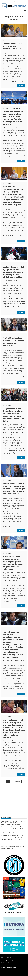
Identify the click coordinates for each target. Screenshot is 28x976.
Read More (21, 85)
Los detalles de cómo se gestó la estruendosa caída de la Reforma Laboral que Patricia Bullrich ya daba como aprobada (13, 117)
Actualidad (8, 183)
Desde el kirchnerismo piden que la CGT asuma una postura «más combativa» (13, 342)
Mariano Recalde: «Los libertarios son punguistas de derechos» (13, 46)
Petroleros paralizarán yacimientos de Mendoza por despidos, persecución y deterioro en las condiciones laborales (13, 828)
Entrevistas (8, 40)
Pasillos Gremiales (16, 108)
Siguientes (17, 781)
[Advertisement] (14, 800)
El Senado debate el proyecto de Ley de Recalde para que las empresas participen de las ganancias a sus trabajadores (13, 562)
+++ (4, 40)
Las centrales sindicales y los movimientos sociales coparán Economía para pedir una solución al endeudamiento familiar (13, 846)
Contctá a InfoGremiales (7, 962)
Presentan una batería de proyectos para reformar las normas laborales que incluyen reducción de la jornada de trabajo (14, 488)
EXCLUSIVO (6, 108)
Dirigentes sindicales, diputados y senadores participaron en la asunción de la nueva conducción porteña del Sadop (13, 414)
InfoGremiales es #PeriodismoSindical (10, 961)
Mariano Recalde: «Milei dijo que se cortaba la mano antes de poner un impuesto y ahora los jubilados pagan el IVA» (13, 272)
